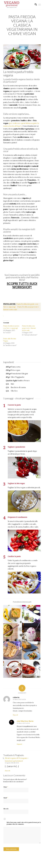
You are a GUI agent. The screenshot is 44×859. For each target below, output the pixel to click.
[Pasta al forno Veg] (31, 650)
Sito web (5, 809)
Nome (5, 787)
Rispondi (15, 715)
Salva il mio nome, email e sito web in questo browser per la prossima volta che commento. (24, 823)
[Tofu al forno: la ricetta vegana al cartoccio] (12, 669)
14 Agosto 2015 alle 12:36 (12, 763)
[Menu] (39, 4)
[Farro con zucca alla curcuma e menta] (12, 614)
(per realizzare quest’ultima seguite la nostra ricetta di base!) (21, 123)
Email (5, 798)
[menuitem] (34, 4)
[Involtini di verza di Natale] (31, 614)
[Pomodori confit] (31, 669)
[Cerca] (34, 4)
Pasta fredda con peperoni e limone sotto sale (29, 328)
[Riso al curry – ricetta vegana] (12, 632)
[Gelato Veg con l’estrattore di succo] (31, 632)
